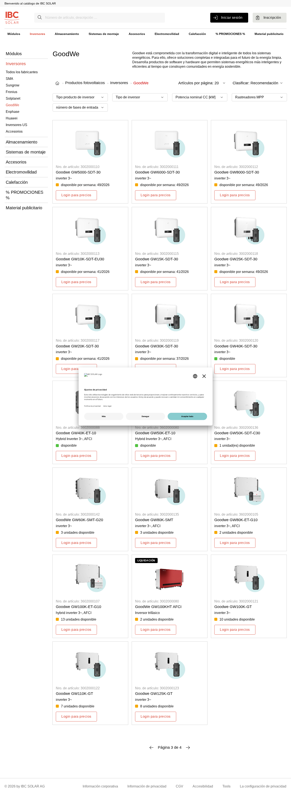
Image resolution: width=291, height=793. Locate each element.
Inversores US (16, 125)
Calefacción (197, 34)
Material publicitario (269, 34)
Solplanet (13, 98)
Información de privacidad (146, 786)
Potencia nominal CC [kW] (195, 97)
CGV (179, 786)
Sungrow (12, 85)
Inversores (37, 34)
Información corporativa (100, 786)
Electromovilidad (167, 34)
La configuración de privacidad (263, 786)
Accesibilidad (203, 786)
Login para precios (76, 195)
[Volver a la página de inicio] (11, 17)
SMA (9, 78)
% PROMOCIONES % (230, 34)
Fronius (11, 92)
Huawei (11, 118)
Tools (226, 786)
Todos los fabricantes (22, 72)
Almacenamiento (67, 34)
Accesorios (137, 34)
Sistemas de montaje (104, 34)
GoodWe (12, 105)
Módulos (13, 34)
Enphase (12, 111)
